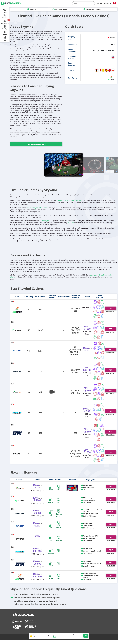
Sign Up (99, 3)
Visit (110, 308)
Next (81, 165)
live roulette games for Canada (37, 208)
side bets (71, 223)
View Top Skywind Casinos (36, 144)
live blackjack (45, 221)
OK (86, 636)
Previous (46, 165)
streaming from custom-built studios (68, 200)
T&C (54, 637)
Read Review (110, 311)
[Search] (92, 3)
